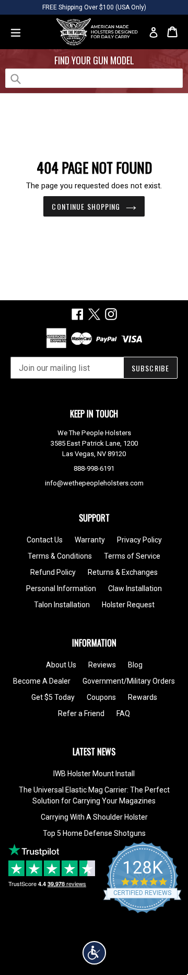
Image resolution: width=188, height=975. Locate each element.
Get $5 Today (53, 697)
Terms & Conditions (60, 556)
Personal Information (61, 588)
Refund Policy (53, 572)
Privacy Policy (139, 540)
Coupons (101, 697)
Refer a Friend (81, 713)
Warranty (90, 540)
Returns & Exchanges (123, 572)
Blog (135, 665)
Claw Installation (135, 588)
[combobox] (94, 78)
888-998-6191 (94, 468)
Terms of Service (132, 556)
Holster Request (128, 604)
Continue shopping (86, 206)
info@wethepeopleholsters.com (94, 483)
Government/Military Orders (129, 681)
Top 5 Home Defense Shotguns (94, 833)
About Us (61, 665)
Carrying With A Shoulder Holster (94, 817)
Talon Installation (62, 604)
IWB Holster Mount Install (94, 773)
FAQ (123, 713)
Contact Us (45, 540)
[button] (94, 953)
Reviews (102, 665)
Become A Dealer (41, 681)
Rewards (142, 697)
